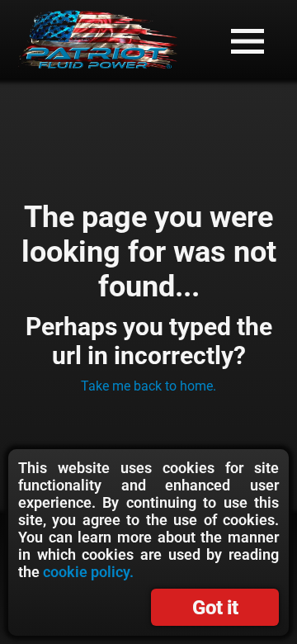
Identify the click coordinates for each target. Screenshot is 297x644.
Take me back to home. (148, 386)
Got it (215, 607)
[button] (247, 41)
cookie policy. (88, 571)
